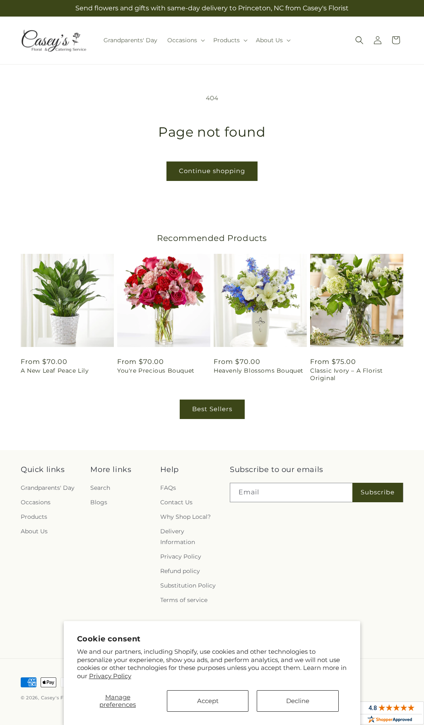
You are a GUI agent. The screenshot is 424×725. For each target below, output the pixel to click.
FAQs (168, 487)
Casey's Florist (59, 698)
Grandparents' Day (48, 487)
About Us (34, 531)
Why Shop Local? (185, 516)
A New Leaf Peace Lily (55, 370)
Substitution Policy (188, 585)
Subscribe (378, 492)
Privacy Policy (110, 676)
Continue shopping (212, 171)
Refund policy (180, 571)
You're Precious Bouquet (156, 370)
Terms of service (183, 600)
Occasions (36, 502)
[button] (185, 40)
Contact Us (176, 502)
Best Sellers (212, 409)
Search (100, 487)
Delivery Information (177, 536)
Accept (208, 701)
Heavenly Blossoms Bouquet (259, 370)
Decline (297, 701)
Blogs (98, 502)
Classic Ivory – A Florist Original (346, 374)
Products (34, 516)
